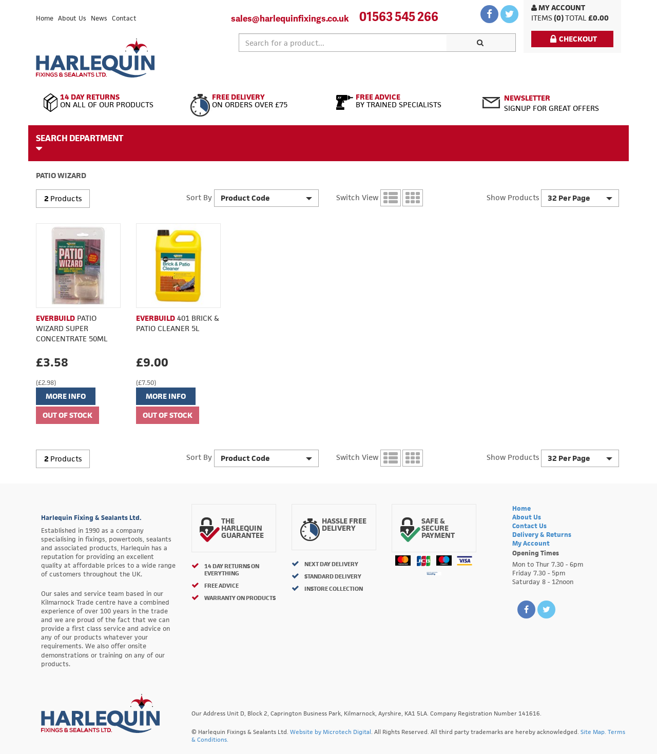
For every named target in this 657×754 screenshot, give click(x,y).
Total (576, 18)
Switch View (357, 197)
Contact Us (529, 525)
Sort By (199, 197)
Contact (124, 18)
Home (44, 18)
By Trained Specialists (398, 101)
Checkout (578, 39)
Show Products (513, 197)
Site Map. (593, 732)
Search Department (79, 138)
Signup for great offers (551, 103)
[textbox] (343, 42)
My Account (561, 7)
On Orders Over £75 (249, 101)
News (99, 18)
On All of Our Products (106, 101)
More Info (66, 396)
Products (66, 198)
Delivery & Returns (541, 534)
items (541, 18)
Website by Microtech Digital (330, 732)
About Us (72, 18)
